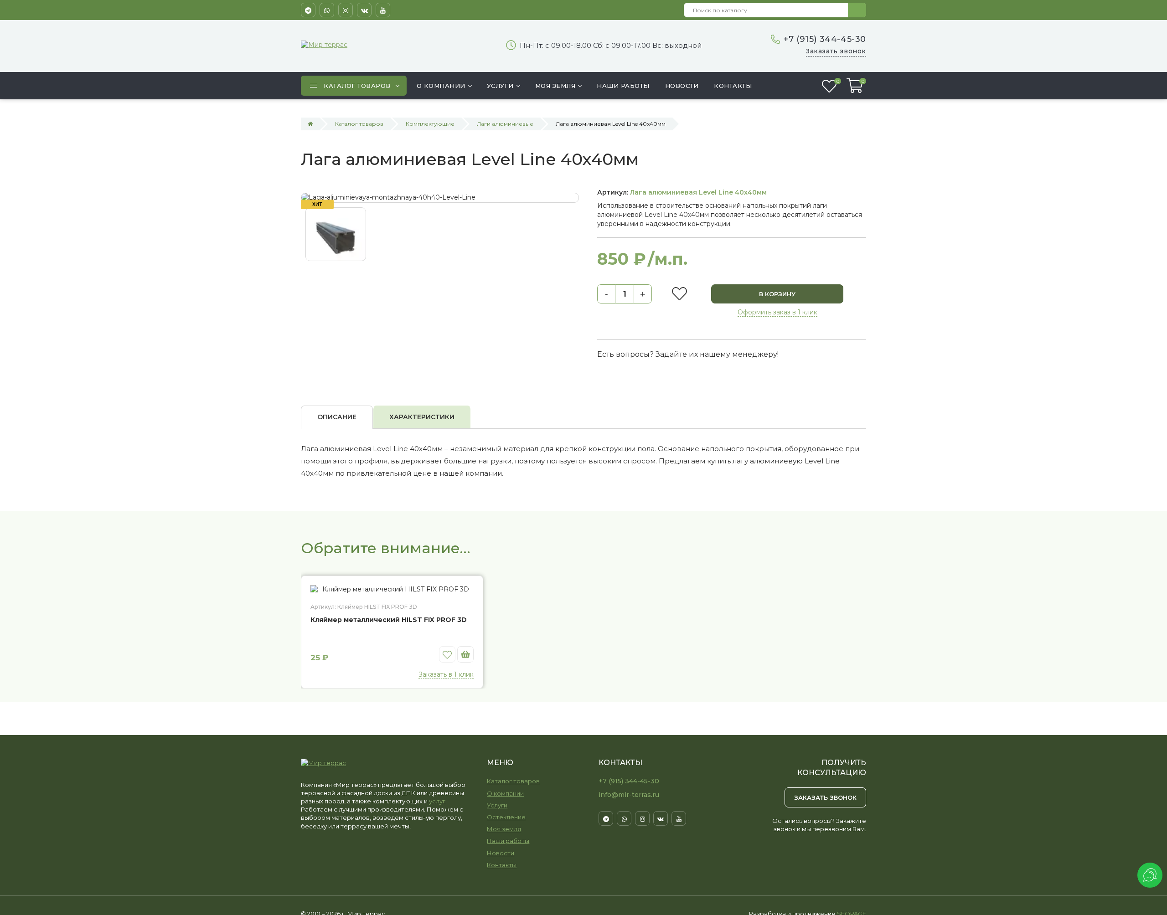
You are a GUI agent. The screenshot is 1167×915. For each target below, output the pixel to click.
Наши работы (508, 840)
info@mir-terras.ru (629, 795)
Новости (500, 853)
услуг (437, 801)
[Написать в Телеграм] (308, 10)
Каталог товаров (513, 781)
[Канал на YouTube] (383, 10)
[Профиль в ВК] (364, 10)
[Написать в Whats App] (327, 10)
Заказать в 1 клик (446, 674)
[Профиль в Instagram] (345, 10)
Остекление (506, 817)
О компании (505, 793)
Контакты (501, 865)
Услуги (497, 805)
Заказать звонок (836, 51)
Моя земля (504, 829)
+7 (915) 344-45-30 (825, 39)
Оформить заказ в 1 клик (777, 312)
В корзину (777, 294)
